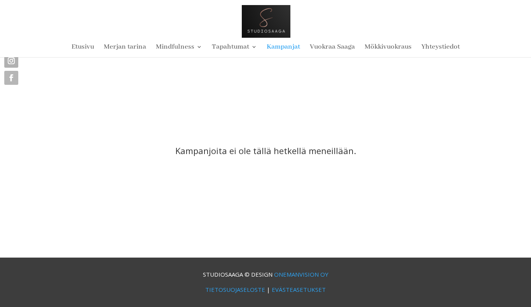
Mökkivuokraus (388, 47)
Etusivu (83, 47)
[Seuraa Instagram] (11, 61)
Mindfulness (175, 47)
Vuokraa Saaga (332, 47)
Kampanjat (283, 47)
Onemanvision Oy (301, 274)
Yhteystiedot (440, 47)
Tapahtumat (230, 47)
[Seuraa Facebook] (11, 78)
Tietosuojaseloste (235, 289)
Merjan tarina (125, 47)
